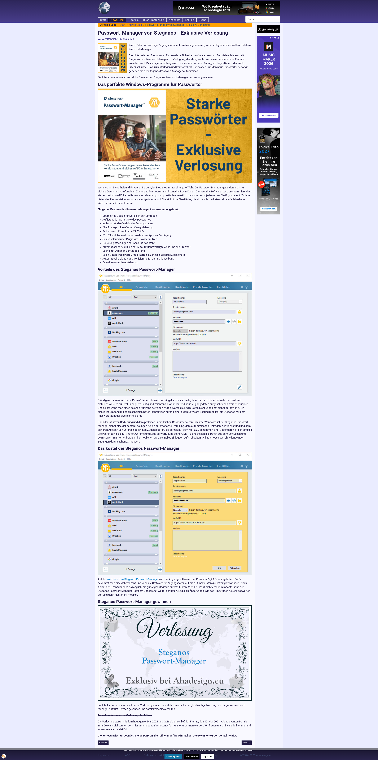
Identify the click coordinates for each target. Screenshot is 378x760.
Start (103, 19)
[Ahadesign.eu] (104, 7)
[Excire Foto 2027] (268, 170)
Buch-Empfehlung (153, 19)
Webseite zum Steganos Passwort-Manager (133, 579)
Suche (202, 19)
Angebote (174, 19)
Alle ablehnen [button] (192, 756)
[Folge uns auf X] (268, 28)
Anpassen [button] (207, 756)
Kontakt (189, 19)
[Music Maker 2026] (268, 78)
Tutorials (133, 19)
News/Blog (117, 19)
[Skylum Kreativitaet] (226, 8)
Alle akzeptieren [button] (173, 756)
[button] (3, 756)
